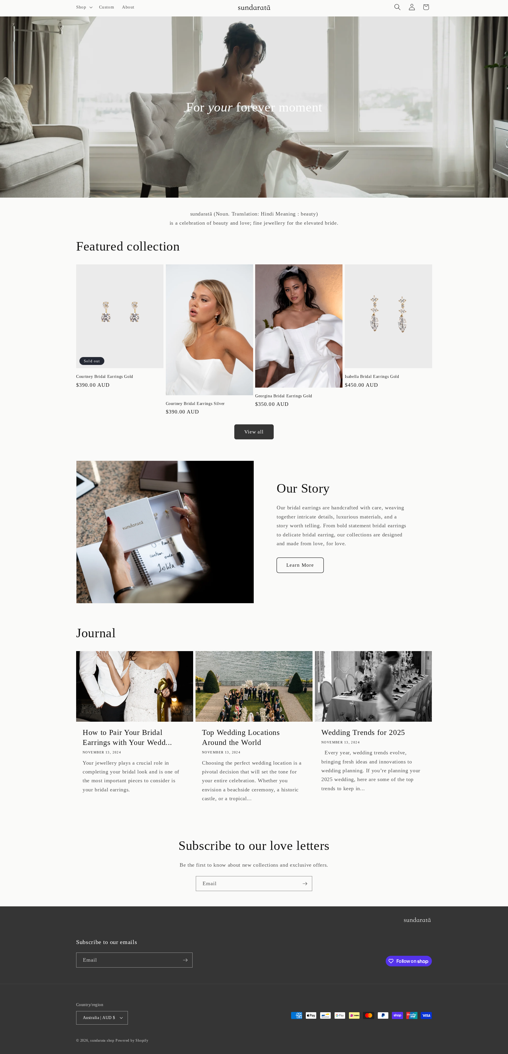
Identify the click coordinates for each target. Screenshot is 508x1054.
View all (254, 432)
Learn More (300, 565)
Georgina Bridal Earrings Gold (283, 395)
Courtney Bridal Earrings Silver (195, 403)
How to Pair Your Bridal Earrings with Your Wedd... (127, 737)
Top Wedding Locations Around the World (241, 737)
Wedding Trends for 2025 (363, 732)
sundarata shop (102, 1040)
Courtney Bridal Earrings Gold (104, 376)
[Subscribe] (305, 883)
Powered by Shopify (132, 1040)
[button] (83, 7)
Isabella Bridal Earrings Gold (372, 376)
